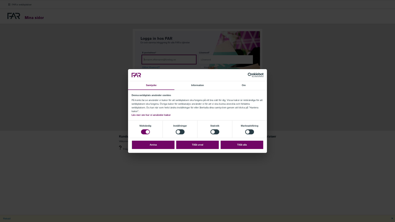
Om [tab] (244, 85)
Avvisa (153, 144)
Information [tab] (197, 85)
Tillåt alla (242, 144)
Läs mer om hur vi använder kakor (151, 115)
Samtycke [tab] (151, 85)
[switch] (180, 132)
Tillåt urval (197, 144)
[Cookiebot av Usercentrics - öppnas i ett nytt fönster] (250, 75)
